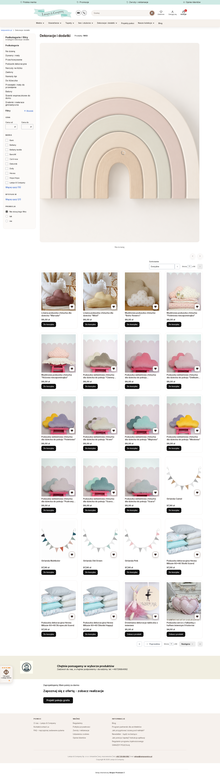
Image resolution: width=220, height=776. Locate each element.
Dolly (12, 168)
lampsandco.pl (6, 30)
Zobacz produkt (134, 634)
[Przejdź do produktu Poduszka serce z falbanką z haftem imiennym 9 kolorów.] (184, 601)
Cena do (25, 122)
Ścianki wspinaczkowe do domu (17, 96)
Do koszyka (49, 324)
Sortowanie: (154, 261)
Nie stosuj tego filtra (18, 212)
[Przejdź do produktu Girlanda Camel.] (184, 477)
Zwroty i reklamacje (138, 2)
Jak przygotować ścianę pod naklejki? (128, 730)
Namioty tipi (11, 76)
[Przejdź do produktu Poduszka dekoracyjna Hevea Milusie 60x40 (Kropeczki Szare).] (58, 601)
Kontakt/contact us (41, 727)
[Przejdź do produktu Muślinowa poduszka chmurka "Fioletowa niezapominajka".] (184, 291)
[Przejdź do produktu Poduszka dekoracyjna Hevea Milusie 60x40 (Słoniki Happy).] (100, 601)
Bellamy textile (16, 150)
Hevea (12, 173)
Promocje (84, 2)
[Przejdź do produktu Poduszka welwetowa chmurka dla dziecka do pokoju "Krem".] (100, 415)
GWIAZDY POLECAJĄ (121, 745)
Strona (184, 266)
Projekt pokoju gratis (58, 700)
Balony (8, 91)
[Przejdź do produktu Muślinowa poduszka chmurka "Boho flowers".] (142, 291)
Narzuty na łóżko (13, 68)
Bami (12, 140)
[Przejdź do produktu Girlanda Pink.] (142, 539)
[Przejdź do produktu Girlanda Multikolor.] (58, 539)
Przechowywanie (13, 59)
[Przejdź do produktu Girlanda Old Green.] (100, 539)
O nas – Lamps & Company (45, 723)
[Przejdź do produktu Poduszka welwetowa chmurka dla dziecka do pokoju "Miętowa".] (142, 415)
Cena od (9, 122)
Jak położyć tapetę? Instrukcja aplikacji (128, 738)
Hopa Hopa (14, 178)
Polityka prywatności (81, 727)
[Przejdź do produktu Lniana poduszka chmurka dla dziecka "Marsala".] (58, 291)
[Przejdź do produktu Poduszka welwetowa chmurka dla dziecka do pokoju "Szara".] (142, 477)
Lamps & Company (17, 183)
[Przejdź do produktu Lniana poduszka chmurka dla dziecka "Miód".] (100, 291)
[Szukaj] (152, 13)
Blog (114, 723)
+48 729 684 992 (122, 756)
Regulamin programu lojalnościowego (128, 741)
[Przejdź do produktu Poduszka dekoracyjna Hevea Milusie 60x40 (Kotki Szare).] (184, 539)
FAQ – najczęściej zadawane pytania (49, 730)
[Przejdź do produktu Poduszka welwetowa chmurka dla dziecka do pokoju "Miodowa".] (184, 415)
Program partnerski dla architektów (126, 727)
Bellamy (13, 145)
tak (11, 216)
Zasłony (9, 72)
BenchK (13, 154)
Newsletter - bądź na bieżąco (124, 734)
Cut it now (14, 159)
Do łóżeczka (11, 80)
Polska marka (29, 2)
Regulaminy (77, 723)
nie (11, 221)
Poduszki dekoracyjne (16, 64)
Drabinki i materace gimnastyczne (14, 103)
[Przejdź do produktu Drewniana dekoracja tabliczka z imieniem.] (142, 601)
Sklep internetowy (109, 773)
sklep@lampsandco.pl (143, 756)
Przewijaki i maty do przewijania (15, 86)
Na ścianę (10, 51)
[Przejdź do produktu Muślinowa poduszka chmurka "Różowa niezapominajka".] (58, 353)
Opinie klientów (193, 2)
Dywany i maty (12, 55)
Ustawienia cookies (81, 734)
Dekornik (13, 164)
